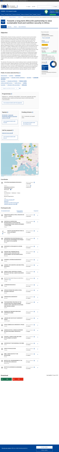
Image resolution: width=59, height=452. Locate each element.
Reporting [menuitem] (9, 26)
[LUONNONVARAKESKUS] (34, 146)
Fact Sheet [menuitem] (4, 26)
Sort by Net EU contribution (20, 211)
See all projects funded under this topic (9, 122)
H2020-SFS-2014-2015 (7, 133)
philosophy (24, 84)
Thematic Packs (8, 14)
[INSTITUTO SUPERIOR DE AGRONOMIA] (12, 168)
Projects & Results (16, 14)
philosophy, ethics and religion (13, 84)
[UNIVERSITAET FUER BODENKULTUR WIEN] (29, 159)
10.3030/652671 (45, 42)
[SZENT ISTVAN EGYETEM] (31, 160)
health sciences (18, 82)
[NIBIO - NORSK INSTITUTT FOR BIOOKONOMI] (25, 146)
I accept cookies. (44, 447)
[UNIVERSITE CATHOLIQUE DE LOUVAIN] (21, 157)
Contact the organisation (13, 199)
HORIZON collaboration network (14, 204)
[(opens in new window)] (10, 5)
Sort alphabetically (5, 210)
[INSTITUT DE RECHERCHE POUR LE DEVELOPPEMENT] (22, 164)
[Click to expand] (37, 215)
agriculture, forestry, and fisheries (18, 77)
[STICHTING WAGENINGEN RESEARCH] (22, 155)
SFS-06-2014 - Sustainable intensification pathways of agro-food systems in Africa (9, 116)
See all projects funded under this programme (12, 102)
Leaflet (2, 174)
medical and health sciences (7, 82)
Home (2, 14)
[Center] (37, 171)
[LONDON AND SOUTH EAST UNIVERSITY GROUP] (18, 156)
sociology (11, 75)
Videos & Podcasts (25, 14)
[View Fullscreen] (37, 167)
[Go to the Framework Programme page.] (3, 22)
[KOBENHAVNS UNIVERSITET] (26, 151)
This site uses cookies (6, 448)
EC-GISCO (18, 174)
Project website (46, 37)
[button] (33, 6)
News (31, 14)
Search (38, 14)
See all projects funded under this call (9, 137)
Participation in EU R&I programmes (14, 202)
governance (17, 75)
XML (7, 379)
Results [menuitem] (15, 26)
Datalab (34, 14)
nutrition (25, 82)
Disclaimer (2, 175)
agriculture (29, 77)
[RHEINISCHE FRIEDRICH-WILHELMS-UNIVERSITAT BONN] (23, 157)
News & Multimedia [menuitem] (22, 26)
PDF (19, 379)
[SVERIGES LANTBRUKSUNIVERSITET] (30, 146)
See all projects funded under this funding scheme (29, 123)
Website (10, 201)
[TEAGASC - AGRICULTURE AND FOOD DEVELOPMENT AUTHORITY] (14, 155)
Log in (29, 6)
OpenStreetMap (9, 174)
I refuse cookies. (44, 450)
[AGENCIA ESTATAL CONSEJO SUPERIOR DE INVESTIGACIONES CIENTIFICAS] (16, 167)
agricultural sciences (5, 77)
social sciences (4, 75)
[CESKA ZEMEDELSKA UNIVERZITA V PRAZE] (28, 157)
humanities (3, 84)
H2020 (19, 17)
